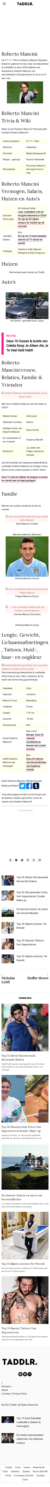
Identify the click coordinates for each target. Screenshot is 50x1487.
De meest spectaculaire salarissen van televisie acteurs (29, 1438)
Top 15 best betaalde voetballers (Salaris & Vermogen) (28, 1422)
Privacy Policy (20, 1393)
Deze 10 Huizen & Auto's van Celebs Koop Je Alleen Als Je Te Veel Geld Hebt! (27, 345)
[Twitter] (22, 860)
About (5, 1390)
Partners (6, 1386)
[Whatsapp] (34, 860)
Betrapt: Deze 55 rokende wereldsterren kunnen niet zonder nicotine (36, 741)
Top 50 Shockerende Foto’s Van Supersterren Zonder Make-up (32, 896)
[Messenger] (16, 860)
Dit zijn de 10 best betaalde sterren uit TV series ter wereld (32, 239)
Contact (7, 1393)
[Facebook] (10, 860)
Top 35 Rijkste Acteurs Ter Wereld (23, 1263)
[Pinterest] (28, 860)
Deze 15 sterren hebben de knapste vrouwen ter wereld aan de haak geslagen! (25, 479)
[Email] (40, 860)
